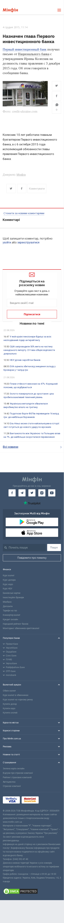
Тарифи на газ (10, 610)
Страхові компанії (12, 786)
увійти (7, 242)
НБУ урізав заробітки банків (25, 360)
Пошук (54, 547)
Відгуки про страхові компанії (18, 773)
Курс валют (8, 575)
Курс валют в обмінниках (15, 695)
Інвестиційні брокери (13, 597)
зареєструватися (28, 242)
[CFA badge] (48, 800)
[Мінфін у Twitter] (31, 492)
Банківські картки (11, 593)
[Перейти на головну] (10, 10)
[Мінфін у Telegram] (22, 492)
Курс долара (9, 580)
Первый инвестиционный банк (24, 49)
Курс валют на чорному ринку (18, 699)
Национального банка (33, 54)
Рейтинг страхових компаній (17, 777)
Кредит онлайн (10, 619)
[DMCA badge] (32, 892)
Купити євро (9, 708)
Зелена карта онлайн (13, 768)
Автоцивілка (9, 782)
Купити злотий (10, 712)
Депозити (8, 606)
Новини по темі (32, 323)
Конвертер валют (11, 615)
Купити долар (10, 704)
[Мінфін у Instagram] (41, 492)
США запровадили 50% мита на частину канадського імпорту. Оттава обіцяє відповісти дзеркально (29, 350)
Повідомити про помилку (32, 557)
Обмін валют (9, 691)
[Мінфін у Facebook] (12, 492)
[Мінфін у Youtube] (51, 492)
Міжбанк (7, 602)
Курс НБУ (7, 588)
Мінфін (21, 174)
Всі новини (10, 447)
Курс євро (8, 584)
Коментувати (37, 188)
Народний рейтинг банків (15, 624)
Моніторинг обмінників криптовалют (21, 628)
